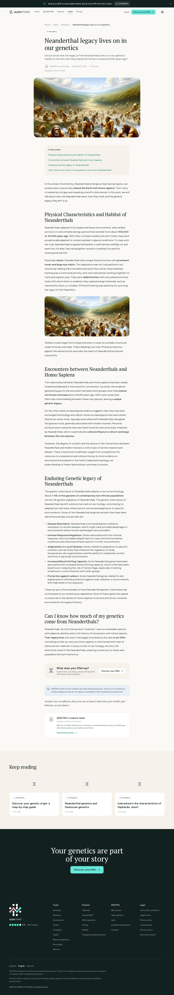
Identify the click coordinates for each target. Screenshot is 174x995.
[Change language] (162, 12)
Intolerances (58, 920)
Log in (126, 12)
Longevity (57, 930)
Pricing (79, 12)
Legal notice (145, 915)
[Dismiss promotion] (170, 3)
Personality (58, 944)
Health (56, 935)
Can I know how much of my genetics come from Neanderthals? (80, 170)
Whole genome (88, 920)
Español (12, 966)
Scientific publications (121, 925)
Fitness (56, 925)
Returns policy (146, 930)
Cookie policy (146, 925)
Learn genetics (117, 915)
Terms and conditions (149, 910)
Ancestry (65, 25)
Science (60, 12)
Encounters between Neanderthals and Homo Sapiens (75, 160)
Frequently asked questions (94, 935)
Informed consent (148, 935)
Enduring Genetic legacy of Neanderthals (68, 165)
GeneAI (85, 930)
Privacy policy (146, 920)
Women (56, 949)
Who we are (116, 910)
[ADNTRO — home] (19, 12)
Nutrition (57, 915)
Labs (113, 920)
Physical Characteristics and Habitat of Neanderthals (74, 155)
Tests (37, 12)
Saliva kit (86, 910)
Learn (70, 12)
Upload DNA (48, 12)
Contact (115, 930)
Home (47, 25)
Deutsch (30, 966)
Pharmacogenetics (61, 940)
